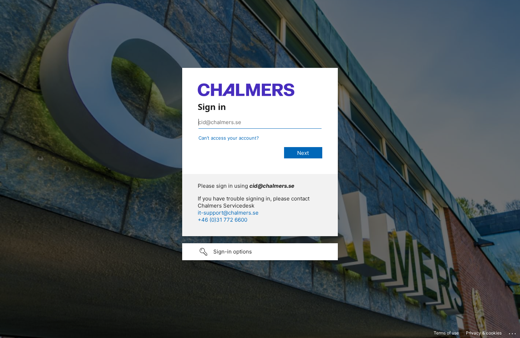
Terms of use (446, 333)
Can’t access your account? (228, 138)
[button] (260, 251)
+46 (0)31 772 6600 (222, 219)
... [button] (513, 332)
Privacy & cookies (484, 333)
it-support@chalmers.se (228, 212)
